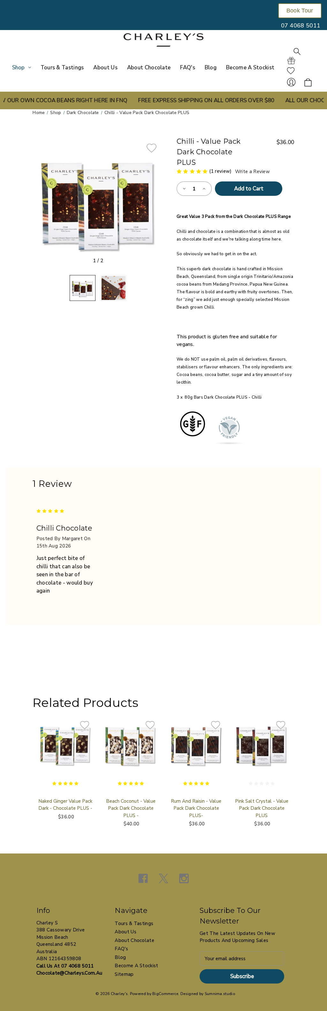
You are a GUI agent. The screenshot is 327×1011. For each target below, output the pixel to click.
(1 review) (221, 171)
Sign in (291, 82)
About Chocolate (149, 67)
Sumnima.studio (220, 993)
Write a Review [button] (252, 171)
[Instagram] (184, 878)
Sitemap (124, 974)
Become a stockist (250, 67)
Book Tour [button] (299, 10)
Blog (211, 67)
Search (297, 51)
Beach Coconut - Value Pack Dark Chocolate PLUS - (131, 808)
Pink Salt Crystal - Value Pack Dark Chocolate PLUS (261, 808)
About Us (105, 67)
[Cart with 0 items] (308, 82)
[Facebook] (143, 878)
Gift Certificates (291, 61)
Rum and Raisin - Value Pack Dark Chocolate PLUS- (196, 808)
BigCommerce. (165, 993)
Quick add (65, 751)
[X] (163, 878)
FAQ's (187, 67)
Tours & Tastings (62, 67)
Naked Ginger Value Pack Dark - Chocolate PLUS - (65, 805)
